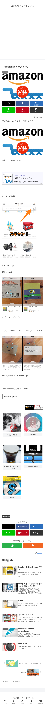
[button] (36, 110)
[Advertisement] (22, 36)
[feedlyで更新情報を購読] (12, 545)
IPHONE (7, 516)
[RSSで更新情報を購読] (33, 545)
